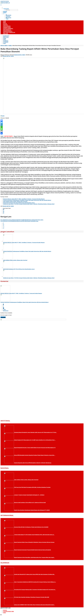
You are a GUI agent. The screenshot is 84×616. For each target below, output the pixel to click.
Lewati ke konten (5, 1)
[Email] (42, 131)
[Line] (42, 129)
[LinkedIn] (42, 125)
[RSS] (3, 213)
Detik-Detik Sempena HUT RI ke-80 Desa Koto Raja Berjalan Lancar (19, 202)
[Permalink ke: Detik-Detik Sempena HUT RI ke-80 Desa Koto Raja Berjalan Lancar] (8, 267)
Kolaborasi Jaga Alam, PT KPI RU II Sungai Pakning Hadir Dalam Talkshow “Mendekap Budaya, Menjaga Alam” (29, 204)
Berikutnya (5, 310)
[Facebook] (42, 121)
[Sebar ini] (3, 223)
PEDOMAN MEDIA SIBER (8, 611)
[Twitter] (42, 123)
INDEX (4, 612)
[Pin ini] (3, 225)
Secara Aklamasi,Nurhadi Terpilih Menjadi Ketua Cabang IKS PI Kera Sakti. (22, 219)
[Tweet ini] (3, 224)
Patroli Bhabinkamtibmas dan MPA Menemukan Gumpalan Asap (19, 221)
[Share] (42, 133)
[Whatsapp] (3, 228)
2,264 (4, 309)
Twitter (8, 16)
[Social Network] (3, 13)
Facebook (9, 15)
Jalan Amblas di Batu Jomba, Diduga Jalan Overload (15, 201)
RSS (7, 18)
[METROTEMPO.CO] (5, 2)
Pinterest (9, 17)
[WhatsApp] (42, 127)
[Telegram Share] (3, 227)
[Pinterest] (3, 212)
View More (3, 317)
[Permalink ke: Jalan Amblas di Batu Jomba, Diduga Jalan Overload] (8, 259)
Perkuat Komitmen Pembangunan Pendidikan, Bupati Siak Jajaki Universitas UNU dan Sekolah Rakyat (27, 200)
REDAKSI (5, 610)
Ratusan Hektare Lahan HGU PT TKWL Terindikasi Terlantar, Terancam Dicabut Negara (24, 199)
